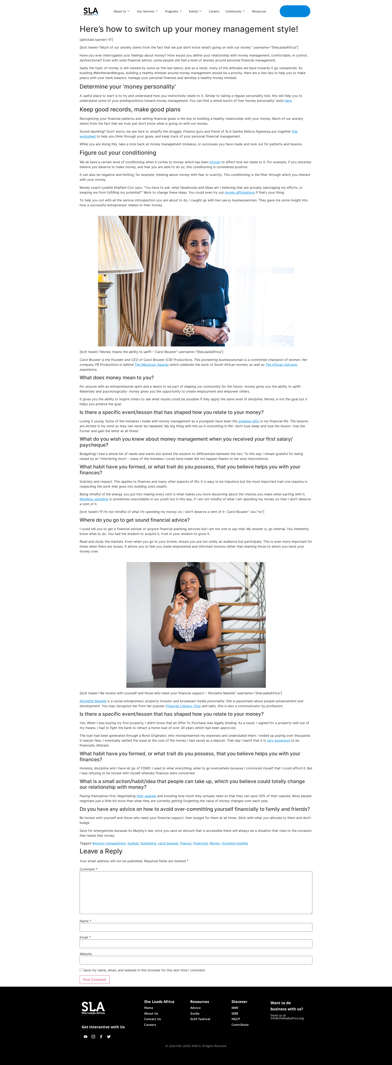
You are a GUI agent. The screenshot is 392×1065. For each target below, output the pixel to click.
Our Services (145, 11)
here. (288, 101)
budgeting (148, 843)
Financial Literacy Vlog (183, 706)
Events (193, 11)
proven (215, 162)
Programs (171, 11)
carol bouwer (168, 843)
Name (85, 921)
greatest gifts (248, 421)
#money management (109, 843)
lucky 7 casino (207, 1060)
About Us (120, 11)
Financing (200, 843)
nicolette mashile (235, 843)
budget (133, 843)
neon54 (225, 1060)
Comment (88, 869)
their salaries (146, 796)
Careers (214, 11)
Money (215, 843)
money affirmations (240, 192)
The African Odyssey (281, 365)
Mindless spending (94, 499)
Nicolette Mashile (93, 701)
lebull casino (185, 1060)
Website (86, 953)
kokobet (168, 1060)
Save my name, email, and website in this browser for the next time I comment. (144, 970)
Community (233, 11)
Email (85, 937)
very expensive (278, 740)
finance (185, 843)
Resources (259, 11)
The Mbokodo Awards (152, 365)
